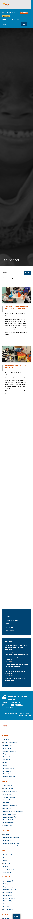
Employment (7, 808)
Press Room (7, 771)
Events (5, 861)
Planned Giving (7, 901)
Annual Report (7, 748)
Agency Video (7, 745)
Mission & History (8, 768)
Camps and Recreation (10, 791)
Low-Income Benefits (9, 817)
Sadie (7, 315)
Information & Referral (9, 814)
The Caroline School (12, 627)
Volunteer (10, 19)
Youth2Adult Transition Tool (11, 846)
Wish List (6, 907)
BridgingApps (7, 840)
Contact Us (6, 759)
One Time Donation (9, 898)
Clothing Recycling (8, 884)
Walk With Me (10, 630)
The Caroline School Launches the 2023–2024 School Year (16, 308)
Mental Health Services (10, 820)
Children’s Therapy (8, 800)
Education (6, 803)
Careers (16, 19)
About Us (6, 740)
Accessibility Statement (10, 742)
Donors (5, 762)
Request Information (12, 620)
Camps (8, 616)
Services (8, 623)
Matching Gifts (7, 892)
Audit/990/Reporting (9, 751)
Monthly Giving (7, 895)
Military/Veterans (8, 823)
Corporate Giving (8, 887)
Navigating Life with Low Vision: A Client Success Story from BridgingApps (16, 657)
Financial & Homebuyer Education (13, 811)
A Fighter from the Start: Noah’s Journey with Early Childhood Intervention (16, 648)
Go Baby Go (6, 863)
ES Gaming (6, 858)
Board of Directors (8, 757)
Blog (4, 754)
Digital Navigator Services (11, 843)
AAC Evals (6, 834)
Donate (4, 19)
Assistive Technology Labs (11, 837)
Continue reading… (13, 339)
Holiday (5, 866)
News (7, 372)
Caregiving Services (9, 794)
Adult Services (7, 786)
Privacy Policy (7, 774)
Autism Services (8, 788)
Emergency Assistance (10, 805)
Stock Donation (7, 904)
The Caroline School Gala (10, 855)
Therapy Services (8, 825)
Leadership (6, 765)
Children (8, 313)
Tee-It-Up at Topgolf (9, 869)
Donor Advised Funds (9, 889)
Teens (13, 313)
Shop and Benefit (8, 881)
